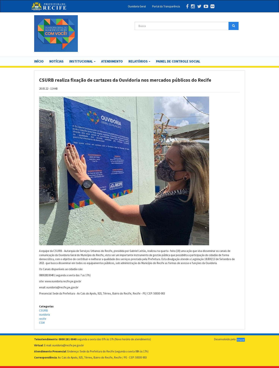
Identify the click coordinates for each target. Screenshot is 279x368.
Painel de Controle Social (178, 61)
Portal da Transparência (166, 6)
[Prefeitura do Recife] (48, 6)
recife (42, 319)
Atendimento (112, 61)
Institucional (81, 61)
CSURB (43, 310)
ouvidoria (44, 314)
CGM (42, 322)
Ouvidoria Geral (137, 6)
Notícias (56, 61)
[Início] (56, 33)
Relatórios (138, 61)
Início (39, 61)
